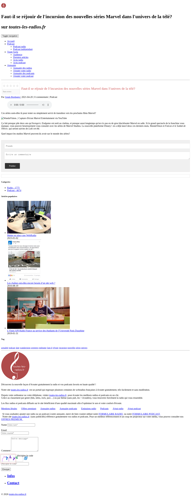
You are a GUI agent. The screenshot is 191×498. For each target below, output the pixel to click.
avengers (34, 348)
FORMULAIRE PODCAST (146, 414)
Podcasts (104, 408)
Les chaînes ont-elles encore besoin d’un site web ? (31, 283)
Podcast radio (19, 46)
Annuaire (11, 65)
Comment (5, 450)
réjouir (55, 348)
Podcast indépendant (23, 49)
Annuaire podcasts (68, 408)
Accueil (10, 41)
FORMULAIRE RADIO (111, 414)
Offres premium (28, 408)
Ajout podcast (134, 408)
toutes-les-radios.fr (19, 390)
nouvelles (71, 348)
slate (17, 348)
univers (84, 348)
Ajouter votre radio (22, 70)
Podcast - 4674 (14, 190)
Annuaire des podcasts (23, 73)
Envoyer (6, 469)
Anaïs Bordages (13, 97)
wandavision (25, 348)
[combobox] (15, 433)
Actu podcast (19, 62)
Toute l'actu (12, 52)
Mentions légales (9, 408)
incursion (63, 348)
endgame (42, 348)
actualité (4, 348)
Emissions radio (88, 408)
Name (4, 425)
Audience (17, 54)
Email (4, 430)
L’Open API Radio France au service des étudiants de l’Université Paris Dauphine (45, 330)
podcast (12, 348)
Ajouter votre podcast (23, 76)
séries (78, 348)
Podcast (10, 44)
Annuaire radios (47, 408)
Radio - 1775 (13, 187)
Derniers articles (20, 57)
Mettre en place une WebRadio (21, 235)
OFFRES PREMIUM (12, 419)
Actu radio (18, 60)
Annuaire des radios (22, 68)
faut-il (49, 348)
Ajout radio (118, 408)
